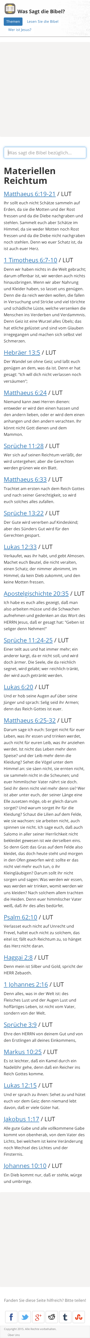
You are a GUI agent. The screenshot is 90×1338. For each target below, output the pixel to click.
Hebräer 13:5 (22, 352)
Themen (13, 21)
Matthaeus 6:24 (25, 392)
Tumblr (65, 1317)
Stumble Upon (78, 1317)
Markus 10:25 (23, 1052)
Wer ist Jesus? (19, 29)
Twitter (24, 1317)
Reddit (52, 1317)
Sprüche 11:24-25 (28, 640)
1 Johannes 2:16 (26, 984)
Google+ (38, 1317)
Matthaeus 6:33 (25, 479)
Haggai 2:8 (18, 957)
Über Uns (14, 1335)
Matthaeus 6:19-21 (30, 194)
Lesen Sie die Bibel (42, 21)
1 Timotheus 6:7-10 (30, 260)
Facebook (11, 1317)
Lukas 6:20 (18, 687)
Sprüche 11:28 (24, 446)
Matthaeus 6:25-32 (30, 720)
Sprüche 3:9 (20, 1024)
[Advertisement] (45, 89)
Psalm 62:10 (20, 917)
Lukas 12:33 (20, 546)
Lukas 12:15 (20, 1085)
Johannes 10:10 (25, 1165)
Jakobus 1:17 (21, 1119)
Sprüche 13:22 (24, 513)
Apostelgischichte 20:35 (36, 593)
